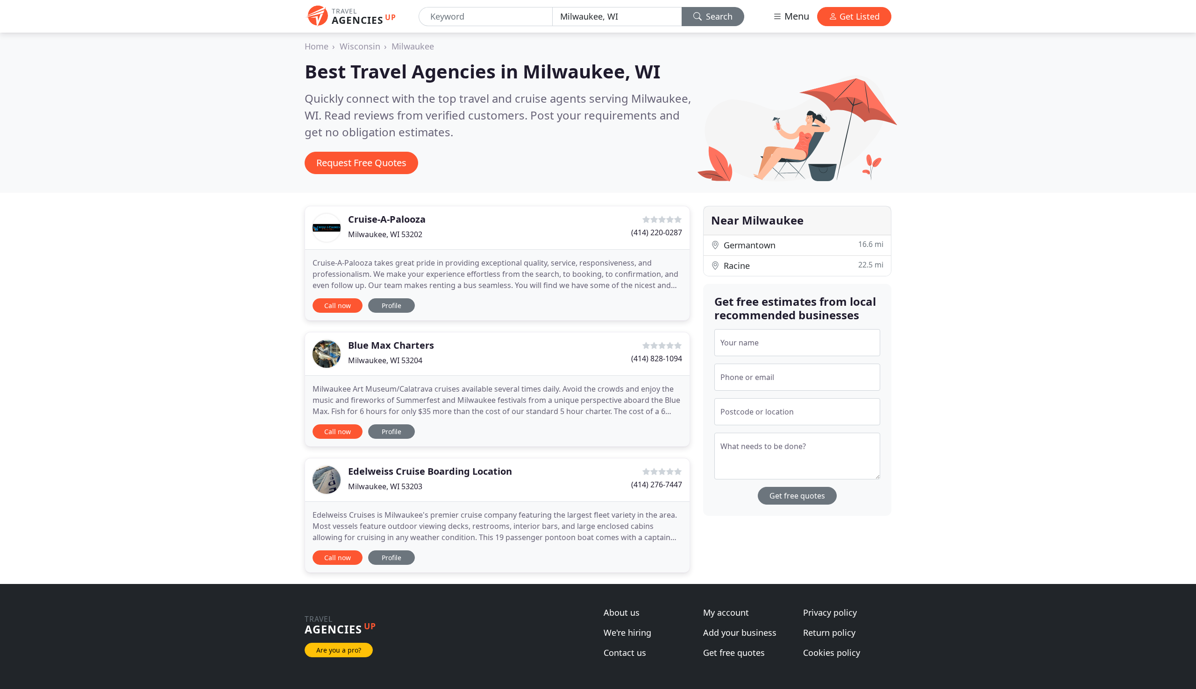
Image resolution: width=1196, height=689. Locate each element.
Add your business (739, 632)
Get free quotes (797, 496)
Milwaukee (413, 46)
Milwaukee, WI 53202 (385, 234)
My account (726, 612)
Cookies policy (831, 652)
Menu (795, 16)
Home (316, 46)
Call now (337, 305)
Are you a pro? (338, 650)
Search (718, 16)
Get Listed (858, 16)
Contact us (625, 652)
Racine (802, 265)
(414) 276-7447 (656, 484)
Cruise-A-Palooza (387, 219)
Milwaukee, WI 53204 (385, 360)
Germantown (802, 245)
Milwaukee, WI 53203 (385, 486)
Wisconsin (360, 46)
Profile (391, 305)
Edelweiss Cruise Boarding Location (430, 471)
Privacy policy (830, 612)
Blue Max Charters (391, 345)
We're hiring (627, 632)
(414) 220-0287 (656, 232)
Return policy (829, 632)
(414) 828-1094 (656, 358)
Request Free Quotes (361, 162)
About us (622, 612)
